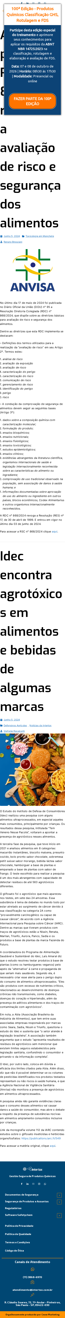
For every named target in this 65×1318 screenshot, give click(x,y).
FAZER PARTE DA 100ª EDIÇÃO (32, 101)
